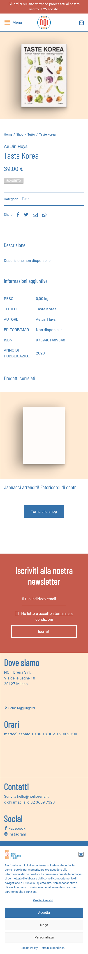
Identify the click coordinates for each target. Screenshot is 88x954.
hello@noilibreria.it (33, 796)
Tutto (31, 134)
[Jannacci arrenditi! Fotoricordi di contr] (44, 435)
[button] (81, 854)
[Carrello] (81, 22)
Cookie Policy (29, 947)
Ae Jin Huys (16, 146)
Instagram (17, 834)
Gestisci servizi (43, 900)
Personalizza (44, 937)
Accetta (44, 913)
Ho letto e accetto (46, 616)
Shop (19, 134)
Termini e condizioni (52, 947)
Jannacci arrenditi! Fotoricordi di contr (40, 487)
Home (8, 134)
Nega (44, 925)
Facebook (16, 828)
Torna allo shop (44, 511)
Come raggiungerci (21, 708)
